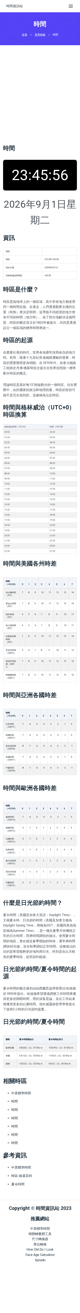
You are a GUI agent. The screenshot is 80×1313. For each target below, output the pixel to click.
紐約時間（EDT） (10, 615)
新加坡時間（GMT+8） (11, 747)
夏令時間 (17, 1184)
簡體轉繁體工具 (40, 1234)
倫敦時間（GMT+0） (11, 818)
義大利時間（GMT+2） (11, 862)
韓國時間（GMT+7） (11, 736)
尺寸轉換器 (40, 1239)
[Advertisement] (40, 93)
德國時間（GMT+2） (11, 829)
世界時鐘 (40, 34)
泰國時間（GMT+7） (11, 758)
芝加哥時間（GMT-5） (11, 651)
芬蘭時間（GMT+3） (11, 884)
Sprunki (40, 1260)
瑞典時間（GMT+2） (11, 851)
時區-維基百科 (21, 1176)
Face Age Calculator (40, 1255)
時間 (14, 1101)
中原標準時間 (21, 1093)
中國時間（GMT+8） (11, 769)
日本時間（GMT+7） (11, 725)
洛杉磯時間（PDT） (11, 593)
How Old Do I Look (40, 1249)
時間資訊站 (14, 6)
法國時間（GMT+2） (11, 840)
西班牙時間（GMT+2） (11, 873)
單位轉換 (40, 1244)
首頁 (24, 34)
